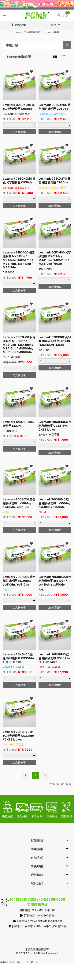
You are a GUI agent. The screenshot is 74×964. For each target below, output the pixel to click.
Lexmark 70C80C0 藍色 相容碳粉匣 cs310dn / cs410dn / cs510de (19, 580)
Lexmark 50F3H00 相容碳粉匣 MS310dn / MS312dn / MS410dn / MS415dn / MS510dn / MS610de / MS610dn (19, 344)
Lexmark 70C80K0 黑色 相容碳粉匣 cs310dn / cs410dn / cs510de (55, 580)
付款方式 (37, 857)
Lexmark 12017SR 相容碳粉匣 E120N (18, 424)
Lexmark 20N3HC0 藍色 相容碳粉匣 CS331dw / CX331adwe (19, 658)
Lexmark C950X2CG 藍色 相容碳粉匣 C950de (55, 107)
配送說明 (37, 840)
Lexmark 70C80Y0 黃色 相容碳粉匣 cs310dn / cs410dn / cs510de (19, 503)
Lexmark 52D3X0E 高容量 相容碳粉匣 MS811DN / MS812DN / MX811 (55, 341)
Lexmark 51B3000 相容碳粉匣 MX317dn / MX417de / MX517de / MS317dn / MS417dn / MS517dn (19, 260)
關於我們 (37, 883)
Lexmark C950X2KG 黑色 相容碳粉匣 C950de (19, 107)
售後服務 (37, 866)
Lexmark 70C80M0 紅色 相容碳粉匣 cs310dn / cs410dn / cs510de (54, 503)
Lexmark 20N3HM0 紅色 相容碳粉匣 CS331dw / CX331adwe (54, 658)
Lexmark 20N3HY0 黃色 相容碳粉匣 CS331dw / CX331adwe (19, 735)
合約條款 (37, 875)
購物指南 (37, 849)
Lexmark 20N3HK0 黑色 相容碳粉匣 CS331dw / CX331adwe (55, 425)
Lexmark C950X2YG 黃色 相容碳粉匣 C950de (54, 180)
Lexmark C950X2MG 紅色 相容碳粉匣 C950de (19, 180)
